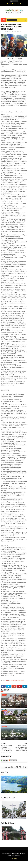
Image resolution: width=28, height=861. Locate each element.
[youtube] (18, 3)
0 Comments (13, 760)
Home (3, 20)
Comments (5, 760)
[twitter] (10, 3)
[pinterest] (21, 3)
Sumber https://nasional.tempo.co (15, 680)
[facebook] (7, 3)
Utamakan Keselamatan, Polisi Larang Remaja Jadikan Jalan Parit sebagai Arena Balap (13, 719)
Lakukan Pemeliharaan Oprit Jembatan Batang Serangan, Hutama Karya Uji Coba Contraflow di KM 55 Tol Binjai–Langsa (13, 735)
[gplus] (15, 3)
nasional (20, 31)
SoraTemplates (15, 858)
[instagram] (13, 3)
